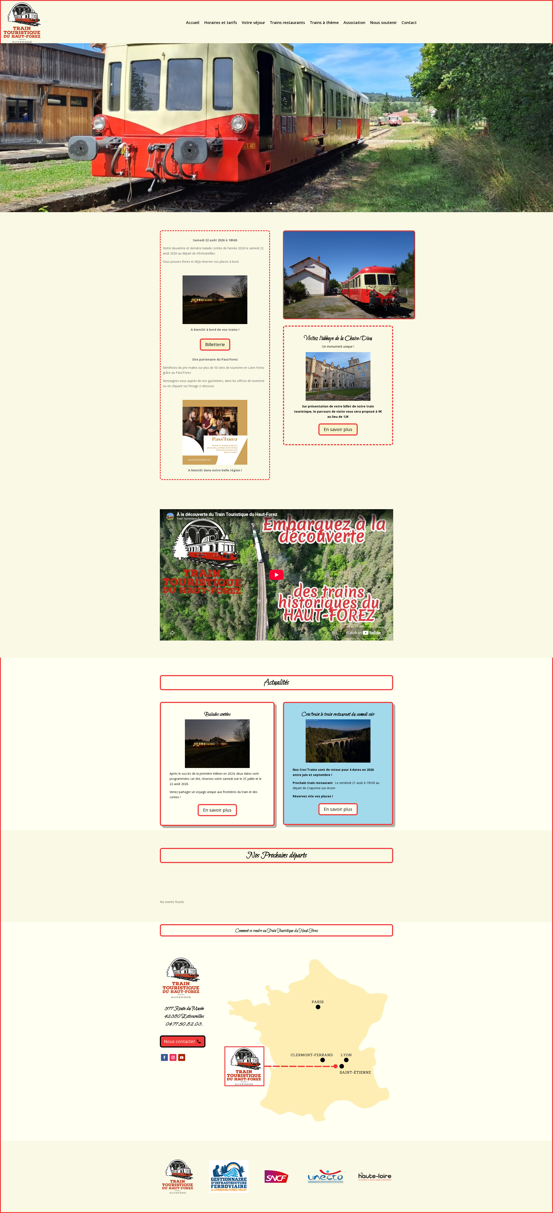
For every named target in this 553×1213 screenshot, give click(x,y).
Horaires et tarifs (220, 22)
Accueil (192, 22)
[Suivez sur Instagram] (173, 1057)
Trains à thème (324, 22)
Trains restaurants (287, 22)
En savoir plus (338, 429)
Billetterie (215, 344)
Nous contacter (179, 1041)
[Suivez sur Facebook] (164, 1057)
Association (354, 22)
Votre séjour (253, 22)
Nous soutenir (383, 22)
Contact (409, 22)
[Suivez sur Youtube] (181, 1057)
